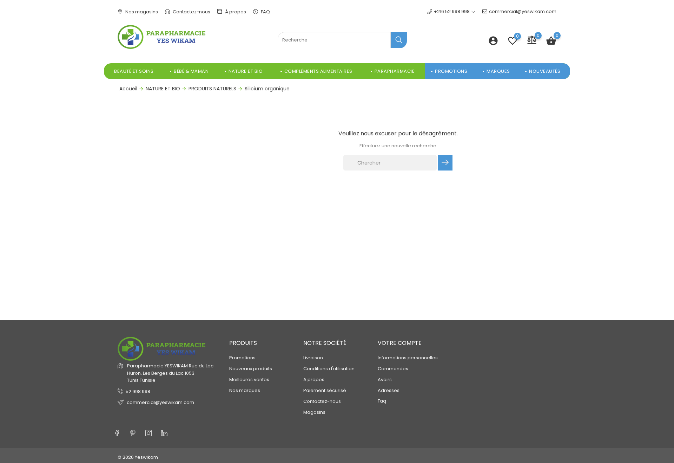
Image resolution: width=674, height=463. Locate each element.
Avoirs (385, 379)
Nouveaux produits (250, 368)
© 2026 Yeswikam (138, 457)
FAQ (265, 11)
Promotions (242, 357)
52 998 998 (138, 391)
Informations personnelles (408, 357)
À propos (235, 11)
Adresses (388, 390)
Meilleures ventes (249, 379)
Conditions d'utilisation (329, 368)
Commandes (393, 368)
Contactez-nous (191, 11)
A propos (313, 379)
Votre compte (400, 343)
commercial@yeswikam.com (522, 11)
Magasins (314, 412)
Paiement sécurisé (324, 390)
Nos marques (244, 390)
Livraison (313, 357)
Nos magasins (141, 11)
